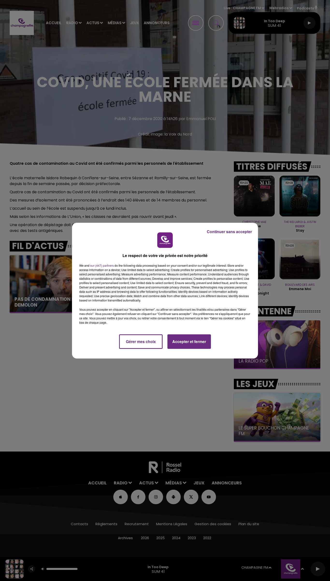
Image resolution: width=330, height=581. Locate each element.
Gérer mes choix (141, 341)
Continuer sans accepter (229, 231)
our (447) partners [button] (102, 265)
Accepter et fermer (189, 341)
